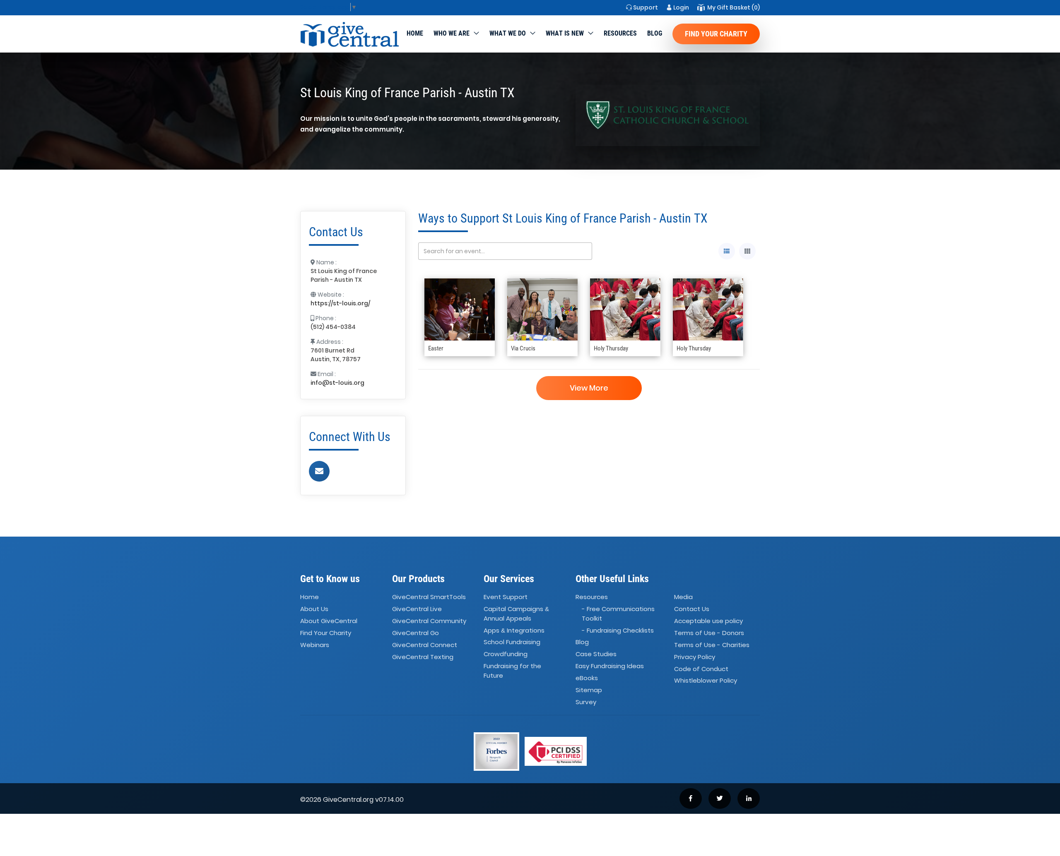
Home (415, 33)
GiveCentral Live (417, 608)
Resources (620, 33)
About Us (314, 608)
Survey (586, 702)
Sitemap (589, 690)
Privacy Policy (694, 656)
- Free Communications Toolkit (618, 613)
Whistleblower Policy (705, 680)
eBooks (587, 678)
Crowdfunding (506, 654)
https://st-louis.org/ (340, 303)
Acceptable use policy (708, 620)
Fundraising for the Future (512, 671)
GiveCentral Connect (424, 644)
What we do (507, 33)
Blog (654, 33)
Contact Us (691, 608)
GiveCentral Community (429, 620)
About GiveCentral (328, 620)
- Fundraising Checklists (618, 630)
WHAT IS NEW (565, 33)
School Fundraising (512, 642)
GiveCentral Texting (422, 656)
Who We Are (452, 33)
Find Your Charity (716, 33)
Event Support (506, 597)
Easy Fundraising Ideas (610, 666)
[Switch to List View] (726, 251)
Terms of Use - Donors (709, 632)
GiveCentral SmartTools (429, 597)
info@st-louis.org (337, 383)
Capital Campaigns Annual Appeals (516, 613)
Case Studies (596, 654)
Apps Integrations (514, 630)
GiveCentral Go (415, 632)
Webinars (314, 644)
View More (589, 388)
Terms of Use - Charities (711, 644)
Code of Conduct (701, 668)
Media (683, 597)
